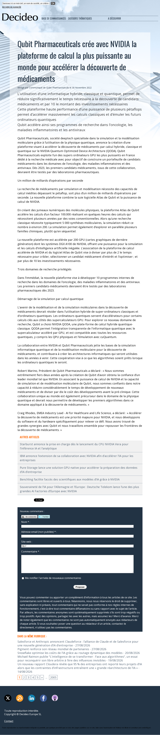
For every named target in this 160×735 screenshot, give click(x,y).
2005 (53, 677)
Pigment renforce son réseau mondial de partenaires (53, 649)
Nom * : (25, 522)
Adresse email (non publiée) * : (39, 532)
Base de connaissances (54, 18)
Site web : (26, 541)
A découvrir (114, 18)
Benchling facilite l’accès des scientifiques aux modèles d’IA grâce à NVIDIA (70, 479)
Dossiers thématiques (80, 18)
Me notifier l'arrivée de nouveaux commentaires (53, 578)
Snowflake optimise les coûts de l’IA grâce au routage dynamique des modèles (70, 653)
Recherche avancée (11, 7)
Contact (8, 721)
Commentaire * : (30, 551)
